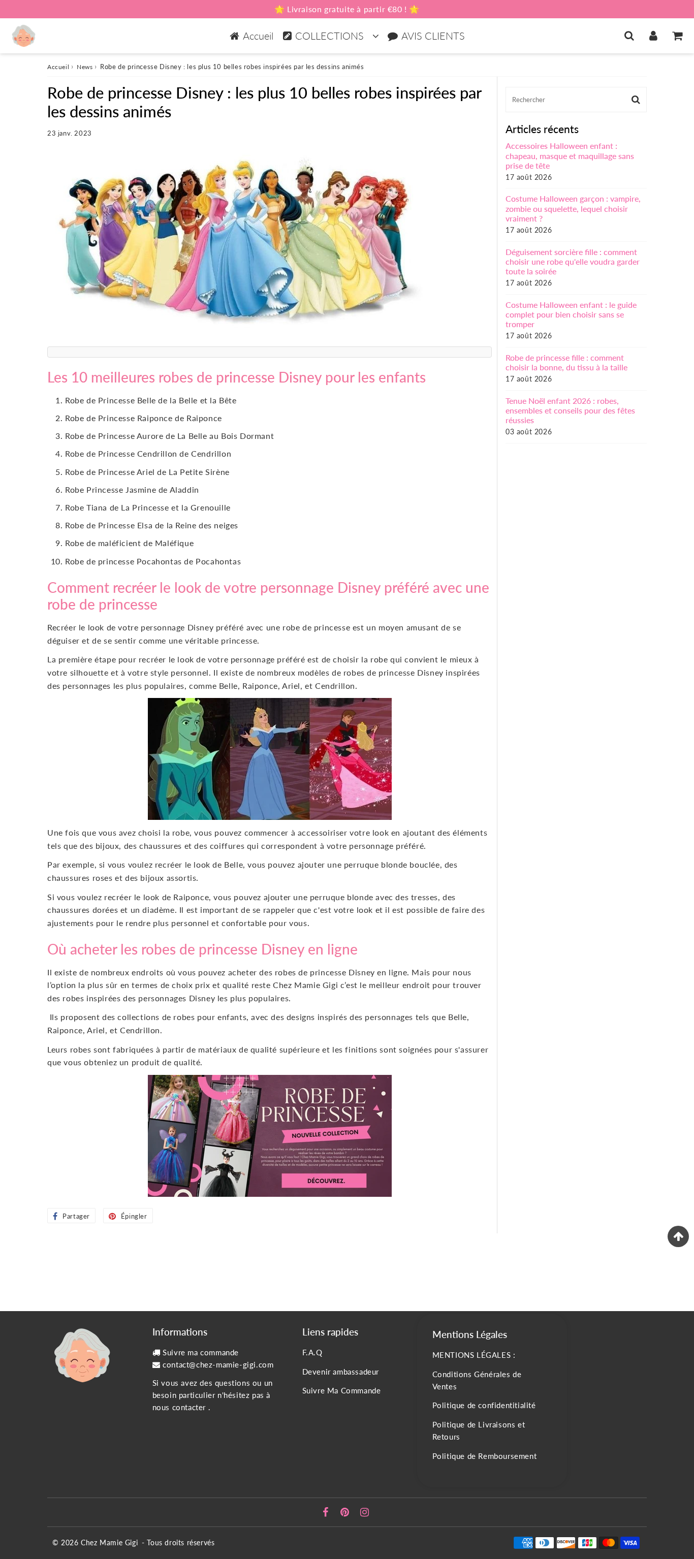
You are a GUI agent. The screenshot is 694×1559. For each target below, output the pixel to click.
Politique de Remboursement (484, 1455)
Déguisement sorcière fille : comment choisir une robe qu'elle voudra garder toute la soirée (573, 261)
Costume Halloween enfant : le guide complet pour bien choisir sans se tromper (571, 314)
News (84, 67)
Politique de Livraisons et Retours (478, 1430)
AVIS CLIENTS (433, 35)
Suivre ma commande (201, 1352)
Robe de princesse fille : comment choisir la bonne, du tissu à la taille (566, 362)
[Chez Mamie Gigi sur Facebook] (327, 1512)
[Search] (629, 35)
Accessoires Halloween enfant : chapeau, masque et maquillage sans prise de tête (570, 155)
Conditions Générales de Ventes (477, 1380)
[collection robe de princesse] (269, 1136)
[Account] (653, 35)
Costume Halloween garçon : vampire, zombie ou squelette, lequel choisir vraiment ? (573, 208)
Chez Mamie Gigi (109, 1542)
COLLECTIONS (329, 35)
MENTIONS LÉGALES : (474, 1354)
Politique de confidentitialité (484, 1405)
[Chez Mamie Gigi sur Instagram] (365, 1512)
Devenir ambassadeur (340, 1371)
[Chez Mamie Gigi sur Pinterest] (346, 1512)
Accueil (258, 35)
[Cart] (677, 35)
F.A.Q (312, 1352)
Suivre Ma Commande (341, 1390)
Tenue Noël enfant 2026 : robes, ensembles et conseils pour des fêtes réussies (570, 410)
